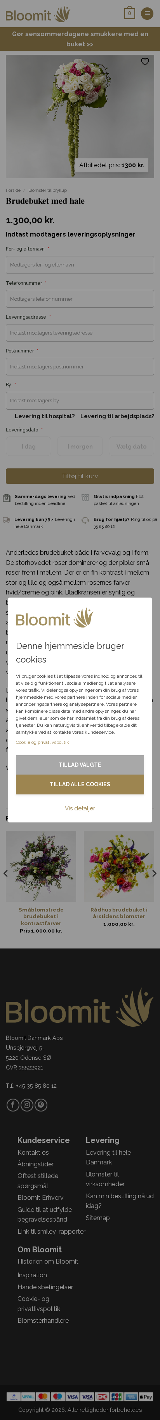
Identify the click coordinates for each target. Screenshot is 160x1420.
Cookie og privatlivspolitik (42, 742)
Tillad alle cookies (80, 784)
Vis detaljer (80, 808)
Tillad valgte (80, 765)
